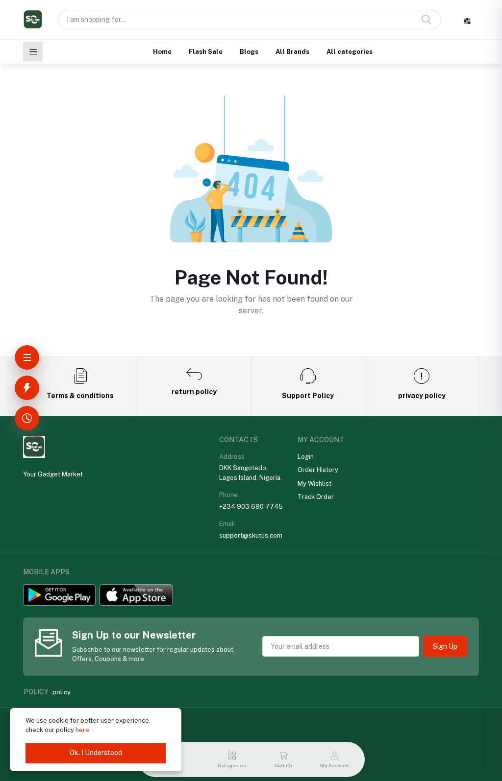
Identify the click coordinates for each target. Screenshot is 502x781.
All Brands (292, 51)
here (82, 730)
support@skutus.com (250, 535)
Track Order (316, 496)
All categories (349, 51)
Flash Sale (206, 51)
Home (162, 51)
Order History (318, 469)
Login (306, 456)
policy (61, 692)
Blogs (249, 51)
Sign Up (445, 646)
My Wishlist (314, 483)
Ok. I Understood (96, 753)
